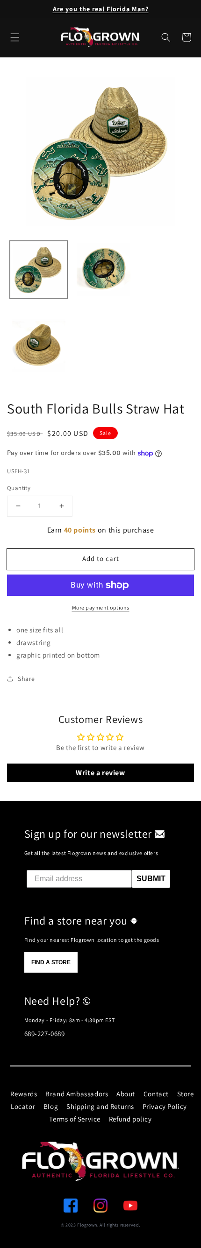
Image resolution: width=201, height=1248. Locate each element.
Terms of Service (74, 1119)
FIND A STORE (51, 962)
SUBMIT (150, 879)
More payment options (100, 607)
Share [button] (26, 678)
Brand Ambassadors (76, 1093)
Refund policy (130, 1119)
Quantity (18, 488)
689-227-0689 (44, 1033)
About (125, 1093)
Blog (50, 1106)
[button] (166, 37)
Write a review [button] (100, 773)
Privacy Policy (165, 1106)
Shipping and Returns (100, 1106)
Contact (156, 1093)
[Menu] (15, 37)
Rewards (23, 1093)
